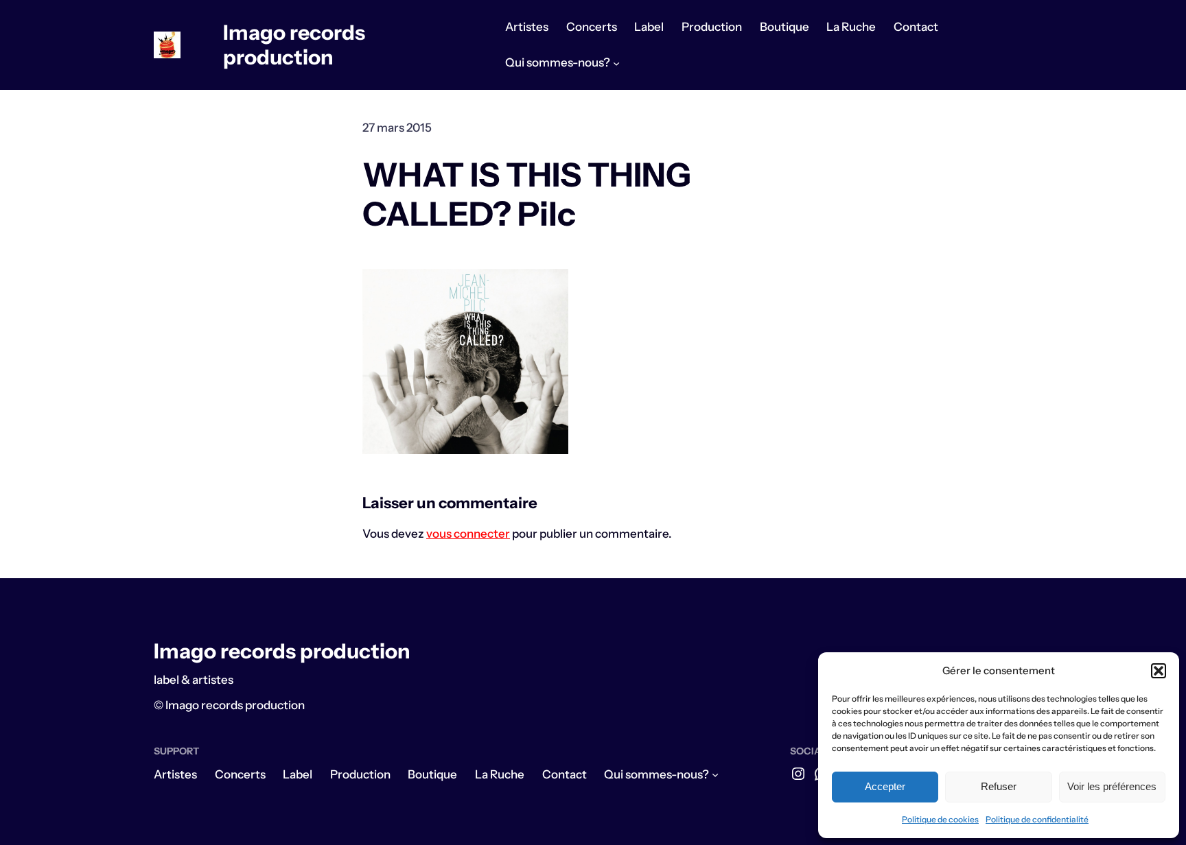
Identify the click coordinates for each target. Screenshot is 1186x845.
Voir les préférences (1111, 786)
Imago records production (294, 45)
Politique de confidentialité (1037, 819)
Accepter (885, 786)
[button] (1158, 671)
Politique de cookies (940, 819)
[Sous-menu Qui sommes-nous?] (616, 63)
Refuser (998, 786)
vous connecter (468, 533)
